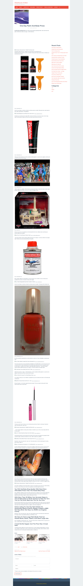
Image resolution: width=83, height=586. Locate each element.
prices (26, 546)
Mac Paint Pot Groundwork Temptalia (58, 76)
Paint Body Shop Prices (43, 541)
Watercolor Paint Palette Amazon (20, 550)
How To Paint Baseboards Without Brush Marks (59, 81)
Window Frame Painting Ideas (56, 83)
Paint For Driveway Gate (56, 50)
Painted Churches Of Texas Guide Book (58, 59)
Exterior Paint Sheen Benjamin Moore (58, 67)
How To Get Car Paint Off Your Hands (58, 66)
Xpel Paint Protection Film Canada (44, 550)
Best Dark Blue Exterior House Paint (58, 60)
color (52, 87)
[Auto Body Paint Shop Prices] (32, 537)
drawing (53, 89)
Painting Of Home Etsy (55, 79)
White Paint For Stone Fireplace (57, 62)
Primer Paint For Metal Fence (56, 74)
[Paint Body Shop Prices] (44, 537)
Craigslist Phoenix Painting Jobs (57, 72)
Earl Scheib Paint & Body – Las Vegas (58, 71)
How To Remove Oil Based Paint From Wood (59, 55)
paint (18, 546)
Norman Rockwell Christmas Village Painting (59, 69)
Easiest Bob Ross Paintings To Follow (58, 57)
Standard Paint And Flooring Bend (57, 49)
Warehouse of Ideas (21, 3)
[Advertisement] (32, 41)
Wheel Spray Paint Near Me (56, 64)
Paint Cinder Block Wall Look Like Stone (58, 78)
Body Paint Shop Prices (19, 541)
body (24, 546)
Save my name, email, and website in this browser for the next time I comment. (29, 571)
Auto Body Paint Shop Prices (32, 541)
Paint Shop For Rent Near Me (56, 47)
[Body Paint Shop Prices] (20, 537)
